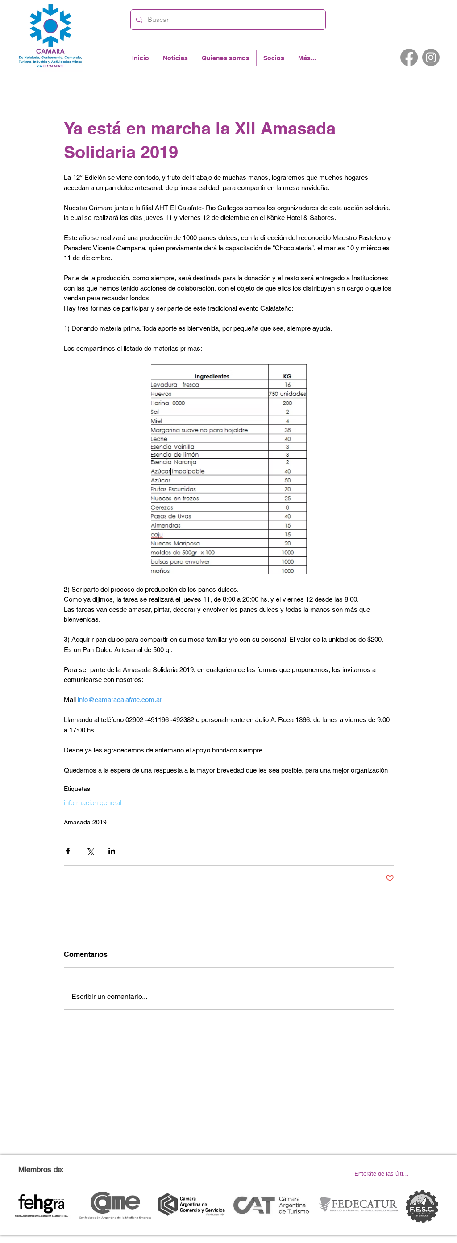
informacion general (92, 803)
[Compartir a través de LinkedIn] (112, 851)
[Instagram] (431, 57)
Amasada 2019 (85, 822)
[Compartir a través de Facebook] (68, 851)
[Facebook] (409, 57)
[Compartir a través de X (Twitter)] (90, 851)
